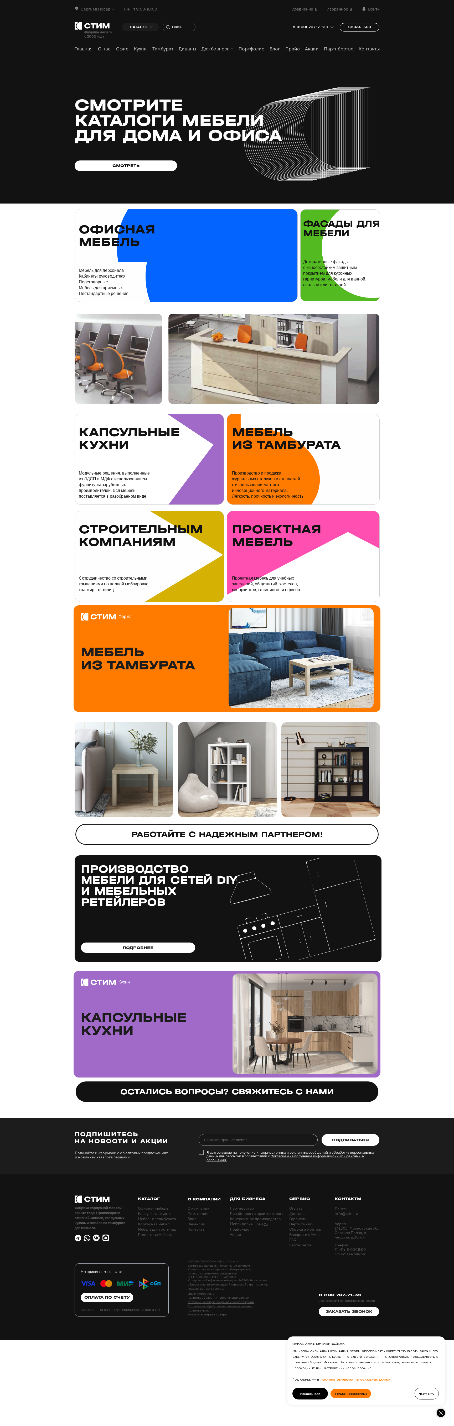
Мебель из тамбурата (286, 438)
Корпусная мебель (154, 1224)
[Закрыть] (441, 1413)
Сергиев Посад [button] (95, 9)
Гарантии (298, 1219)
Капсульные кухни (129, 438)
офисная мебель (117, 235)
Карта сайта (300, 1245)
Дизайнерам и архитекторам (256, 1214)
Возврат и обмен (304, 1235)
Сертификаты (301, 1224)
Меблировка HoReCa (249, 1224)
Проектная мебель (155, 1235)
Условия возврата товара (207, 1314)
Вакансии (196, 1224)
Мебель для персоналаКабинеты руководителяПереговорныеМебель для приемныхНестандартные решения (103, 282)
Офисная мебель (153, 1208)
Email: (192, 1293)
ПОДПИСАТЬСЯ (350, 1139)
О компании (199, 1208)
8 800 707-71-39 (340, 1294)
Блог (192, 1219)
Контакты (196, 1229)
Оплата (295, 1208)
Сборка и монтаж (305, 1229)
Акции (235, 1235)
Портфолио (198, 1214)
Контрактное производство (255, 1219)
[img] (186, 255)
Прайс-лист (240, 1229)
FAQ (293, 1240)
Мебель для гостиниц (157, 1229)
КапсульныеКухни (134, 1024)
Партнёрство (242, 1208)
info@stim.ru (346, 1214)
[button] (77, 8)
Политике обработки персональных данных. (356, 1379)
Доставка (298, 1214)
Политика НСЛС (199, 1310)
